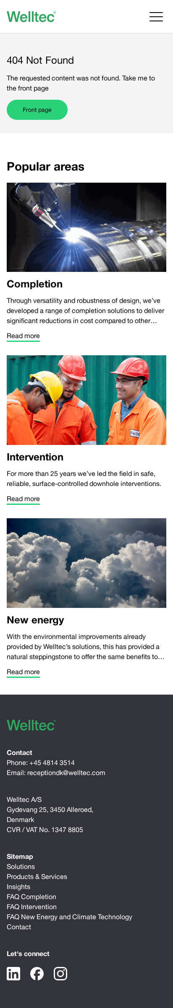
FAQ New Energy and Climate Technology (69, 916)
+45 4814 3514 (52, 762)
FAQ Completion (31, 896)
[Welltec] (31, 16)
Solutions (21, 866)
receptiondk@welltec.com (66, 772)
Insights (18, 886)
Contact (19, 926)
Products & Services (37, 876)
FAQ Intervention (32, 906)
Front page (37, 109)
